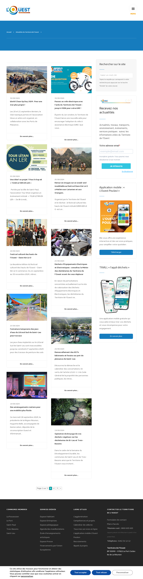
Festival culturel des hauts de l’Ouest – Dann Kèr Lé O (23, 256)
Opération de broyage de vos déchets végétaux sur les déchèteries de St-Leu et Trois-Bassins (69, 439)
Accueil (9, 32)
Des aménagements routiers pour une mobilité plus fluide (25, 409)
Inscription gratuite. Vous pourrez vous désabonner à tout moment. (114, 158)
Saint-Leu (11, 533)
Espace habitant (47, 517)
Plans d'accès (113, 524)
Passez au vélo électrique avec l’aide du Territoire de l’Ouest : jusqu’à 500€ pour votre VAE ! (69, 105)
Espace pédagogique (49, 525)
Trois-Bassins (12, 529)
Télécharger (116, 252)
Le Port (10, 521)
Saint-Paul (11, 525)
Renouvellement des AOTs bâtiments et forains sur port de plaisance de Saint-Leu (69, 355)
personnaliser (27, 576)
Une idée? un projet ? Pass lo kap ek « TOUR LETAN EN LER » (26, 181)
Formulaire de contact (117, 520)
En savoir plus (116, 336)
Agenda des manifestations (52, 529)
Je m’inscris (116, 166)
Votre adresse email (109, 145)
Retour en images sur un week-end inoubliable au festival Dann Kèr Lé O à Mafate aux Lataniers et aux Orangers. (71, 188)
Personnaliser (122, 572)
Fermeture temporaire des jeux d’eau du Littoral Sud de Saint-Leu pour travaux (25, 332)
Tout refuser (101, 572)
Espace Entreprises (48, 521)
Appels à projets (81, 546)
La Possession (13, 517)
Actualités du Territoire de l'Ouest (27, 32)
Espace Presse (46, 541)
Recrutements (80, 541)
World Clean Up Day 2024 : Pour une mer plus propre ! (26, 103)
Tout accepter (80, 572)
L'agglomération (81, 517)
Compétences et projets (84, 521)
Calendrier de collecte (83, 525)
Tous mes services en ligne (85, 529)
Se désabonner (127, 172)
